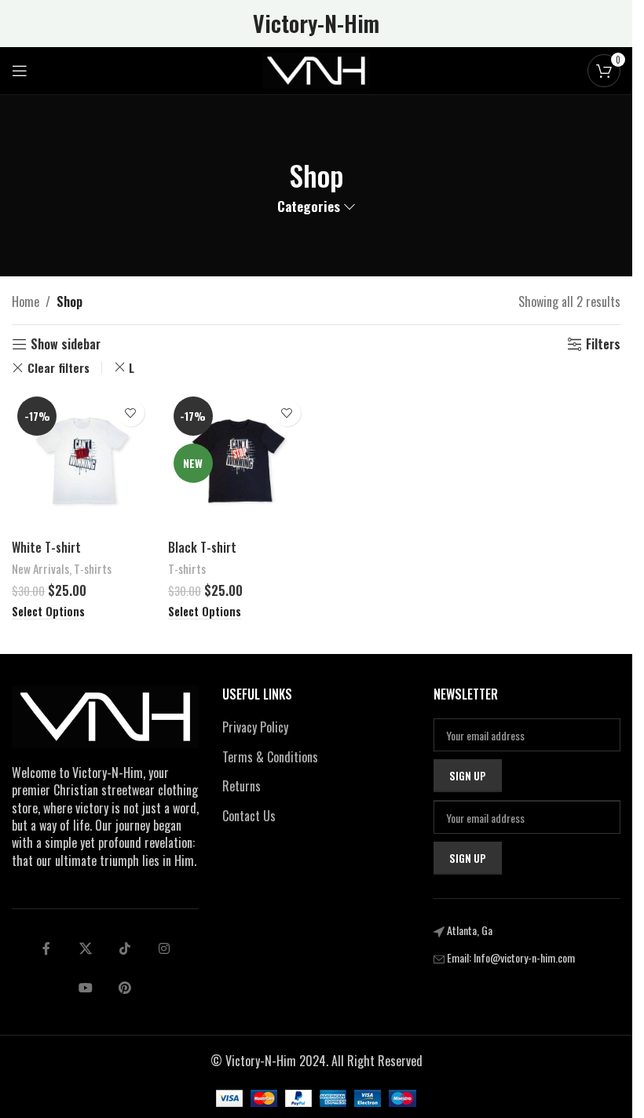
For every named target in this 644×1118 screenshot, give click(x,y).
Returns (241, 786)
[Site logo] (316, 69)
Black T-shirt (202, 547)
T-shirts (93, 568)
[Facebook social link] (46, 948)
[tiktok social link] (125, 948)
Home (25, 301)
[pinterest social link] (125, 987)
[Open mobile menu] (19, 70)
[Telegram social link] (85, 987)
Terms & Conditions (270, 756)
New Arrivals (40, 568)
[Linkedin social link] (164, 948)
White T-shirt (46, 547)
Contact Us (249, 815)
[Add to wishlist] (131, 412)
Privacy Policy (255, 727)
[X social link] (85, 948)
